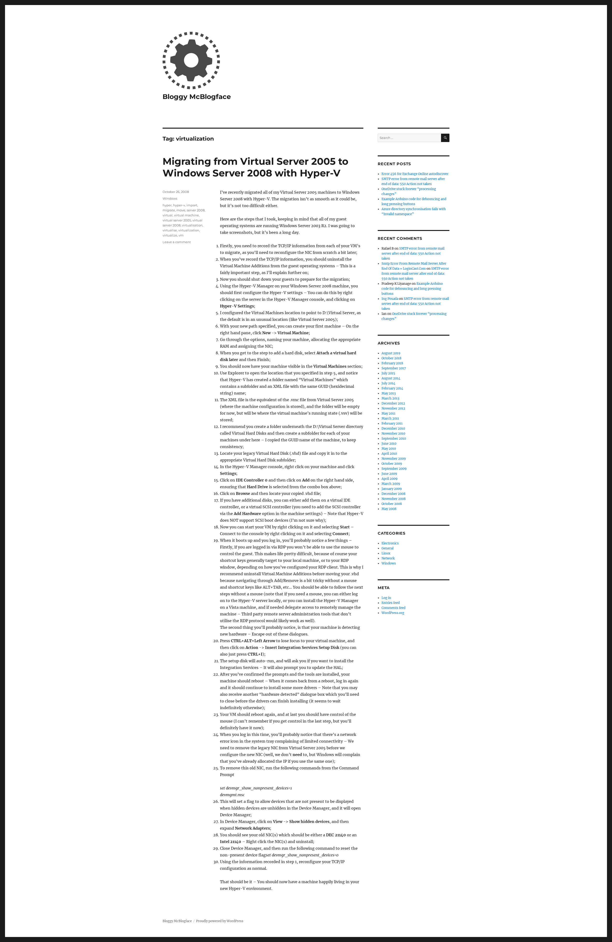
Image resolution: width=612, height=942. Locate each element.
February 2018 (392, 363)
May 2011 (388, 413)
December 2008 (393, 494)
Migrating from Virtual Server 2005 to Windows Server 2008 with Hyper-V (255, 167)
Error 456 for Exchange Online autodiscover (415, 174)
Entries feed (391, 603)
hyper (167, 205)
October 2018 (391, 358)
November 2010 (393, 434)
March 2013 (390, 398)
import (191, 205)
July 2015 (388, 373)
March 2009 (391, 484)
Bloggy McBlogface (197, 97)
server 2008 (196, 210)
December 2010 (393, 429)
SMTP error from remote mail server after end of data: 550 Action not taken (413, 253)
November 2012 (393, 408)
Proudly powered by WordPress (219, 921)
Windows (170, 198)
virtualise (170, 230)
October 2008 (392, 504)
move (180, 210)
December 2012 (393, 403)
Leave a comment (177, 242)
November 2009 (394, 459)
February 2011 (392, 424)
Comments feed (393, 608)
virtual (168, 215)
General (387, 548)
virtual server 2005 (177, 220)
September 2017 (394, 368)
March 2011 (390, 418)
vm (181, 235)
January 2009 (392, 489)
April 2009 (390, 479)
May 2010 (389, 449)
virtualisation (192, 225)
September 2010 (394, 439)
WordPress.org (393, 613)
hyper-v (179, 205)
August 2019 (391, 353)
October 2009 (392, 464)
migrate (169, 210)
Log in (386, 598)
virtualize (170, 235)
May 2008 (389, 509)
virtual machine (186, 215)
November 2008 (394, 499)
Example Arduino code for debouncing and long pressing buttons (412, 289)
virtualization (188, 230)
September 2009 (394, 469)
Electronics (390, 543)
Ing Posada (390, 299)
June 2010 (389, 444)
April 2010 (389, 454)
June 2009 (389, 474)
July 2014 (388, 383)
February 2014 (392, 388)
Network (388, 558)
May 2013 (389, 393)
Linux (386, 553)
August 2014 (391, 378)
